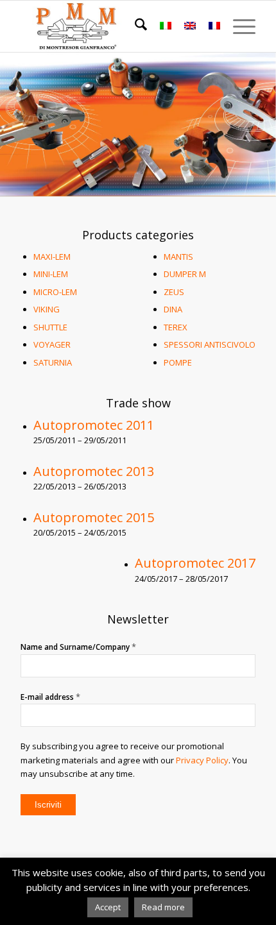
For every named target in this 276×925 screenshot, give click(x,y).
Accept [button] (108, 907)
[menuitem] (134, 26)
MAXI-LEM (52, 256)
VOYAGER (52, 344)
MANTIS (178, 256)
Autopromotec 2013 (93, 471)
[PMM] (114, 26)
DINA (173, 309)
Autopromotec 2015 (93, 517)
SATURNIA (52, 362)
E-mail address (50, 696)
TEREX (175, 327)
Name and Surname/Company (78, 646)
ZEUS (174, 292)
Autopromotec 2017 (195, 563)
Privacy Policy (202, 760)
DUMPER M (185, 274)
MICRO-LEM (55, 292)
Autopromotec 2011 (93, 425)
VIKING (46, 309)
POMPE (178, 362)
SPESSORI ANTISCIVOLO (209, 344)
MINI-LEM (50, 274)
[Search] (134, 26)
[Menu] (237, 26)
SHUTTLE (50, 327)
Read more (163, 907)
